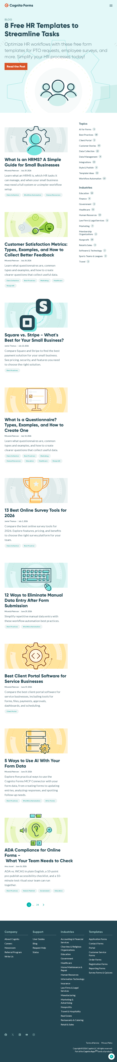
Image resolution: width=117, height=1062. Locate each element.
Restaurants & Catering (72, 1020)
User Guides (39, 939)
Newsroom (10, 947)
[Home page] (19, 5)
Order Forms (95, 959)
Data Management (90, 156)
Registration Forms (98, 964)
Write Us (9, 956)
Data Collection (88, 151)
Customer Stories (89, 145)
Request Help (39, 947)
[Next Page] (43, 904)
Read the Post (16, 66)
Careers (8, 943)
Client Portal (87, 140)
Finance (84, 198)
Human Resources (90, 215)
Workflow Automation (92, 178)
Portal (92, 947)
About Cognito (12, 939)
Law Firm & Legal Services (92, 220)
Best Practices (88, 134)
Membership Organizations (87, 232)
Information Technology (72, 979)
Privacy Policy (106, 1043)
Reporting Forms (97, 968)
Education (86, 193)
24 (37, 904)
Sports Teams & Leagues (92, 256)
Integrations (87, 162)
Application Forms (98, 939)
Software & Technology (92, 250)
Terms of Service (92, 1043)
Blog (35, 943)
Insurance (65, 983)
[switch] (111, 5)
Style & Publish (88, 167)
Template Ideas (88, 173)
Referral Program (13, 952)
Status (36, 952)
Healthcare (86, 209)
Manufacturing (68, 995)
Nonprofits (66, 1007)
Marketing (86, 226)
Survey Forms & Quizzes (100, 972)
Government (86, 204)
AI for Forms (86, 129)
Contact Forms (96, 943)
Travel (83, 261)
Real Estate (66, 1015)
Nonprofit (86, 239)
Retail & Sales (87, 245)
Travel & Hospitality (71, 1011)
